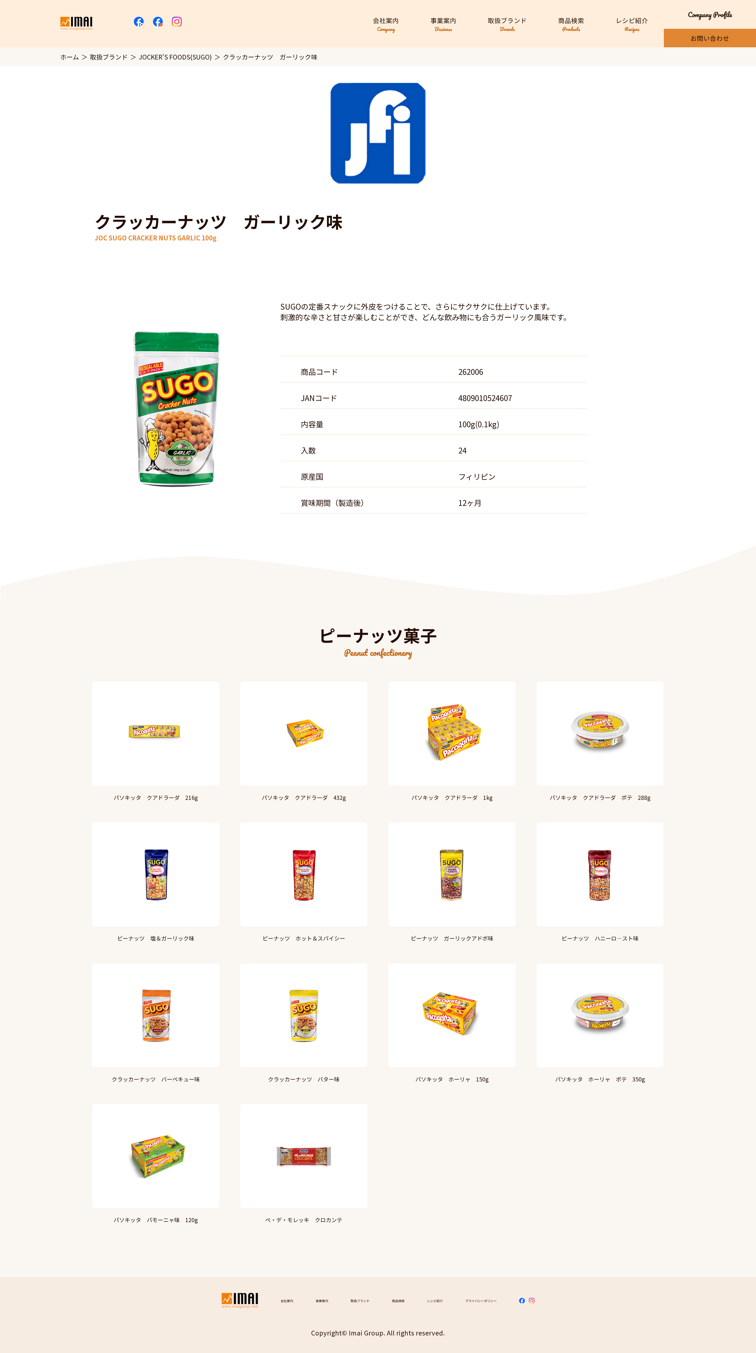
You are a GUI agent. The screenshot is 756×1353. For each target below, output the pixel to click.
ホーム (69, 56)
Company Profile (710, 14)
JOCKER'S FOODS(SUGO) (175, 56)
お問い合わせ (709, 38)
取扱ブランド (109, 56)
